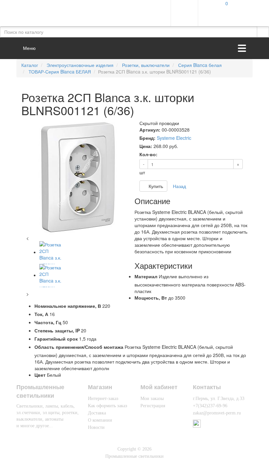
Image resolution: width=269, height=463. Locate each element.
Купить (155, 186)
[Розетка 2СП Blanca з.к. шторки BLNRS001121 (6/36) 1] (78, 177)
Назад (179, 186)
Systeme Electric (174, 138)
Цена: (145, 146)
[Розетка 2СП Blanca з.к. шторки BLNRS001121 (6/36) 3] (50, 275)
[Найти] (263, 31)
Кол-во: (148, 154)
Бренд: (147, 138)
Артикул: (149, 129)
